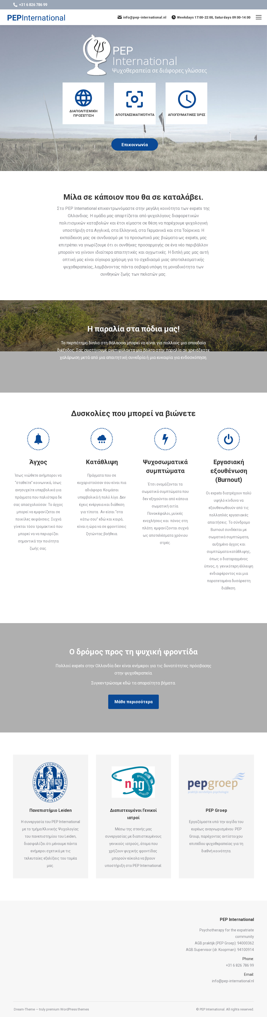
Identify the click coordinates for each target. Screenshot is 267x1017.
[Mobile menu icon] (259, 17)
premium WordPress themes (67, 1009)
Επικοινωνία (135, 144)
